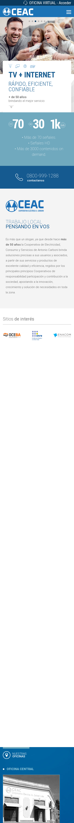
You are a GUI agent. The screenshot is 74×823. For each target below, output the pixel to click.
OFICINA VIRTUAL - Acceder (50, 3)
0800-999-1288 (43, 177)
